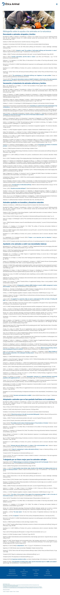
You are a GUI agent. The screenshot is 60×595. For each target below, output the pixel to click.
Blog (24, 569)
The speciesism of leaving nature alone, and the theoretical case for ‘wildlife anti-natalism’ (34, 561)
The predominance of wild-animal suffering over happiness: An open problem (32, 75)
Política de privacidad (48, 575)
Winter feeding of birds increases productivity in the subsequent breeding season (30, 352)
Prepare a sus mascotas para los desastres (40, 237)
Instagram (7, 591)
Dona (36, 571)
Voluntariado (36, 573)
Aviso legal (48, 573)
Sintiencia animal (12, 571)
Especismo (24, 573)
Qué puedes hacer (36, 569)
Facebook (11, 591)
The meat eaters (18, 511)
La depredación (20, 545)
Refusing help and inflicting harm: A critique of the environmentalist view (29, 445)
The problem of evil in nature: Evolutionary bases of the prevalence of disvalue (29, 423)
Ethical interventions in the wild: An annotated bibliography (25, 414)
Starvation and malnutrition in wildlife (22, 395)
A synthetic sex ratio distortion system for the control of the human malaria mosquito (23, 114)
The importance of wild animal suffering (21, 184)
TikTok (14, 591)
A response (16, 515)
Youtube (4, 591)
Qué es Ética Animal (24, 571)
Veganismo (24, 575)
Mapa (48, 569)
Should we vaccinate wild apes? (18, 188)
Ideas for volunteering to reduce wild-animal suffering (25, 449)
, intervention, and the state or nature (23, 56)
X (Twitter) (17, 591)
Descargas (48, 571)
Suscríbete (36, 575)
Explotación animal (12, 573)
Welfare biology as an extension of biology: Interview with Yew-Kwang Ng (30, 462)
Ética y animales (12, 569)
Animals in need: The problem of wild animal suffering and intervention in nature (36, 50)
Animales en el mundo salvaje (12, 575)
